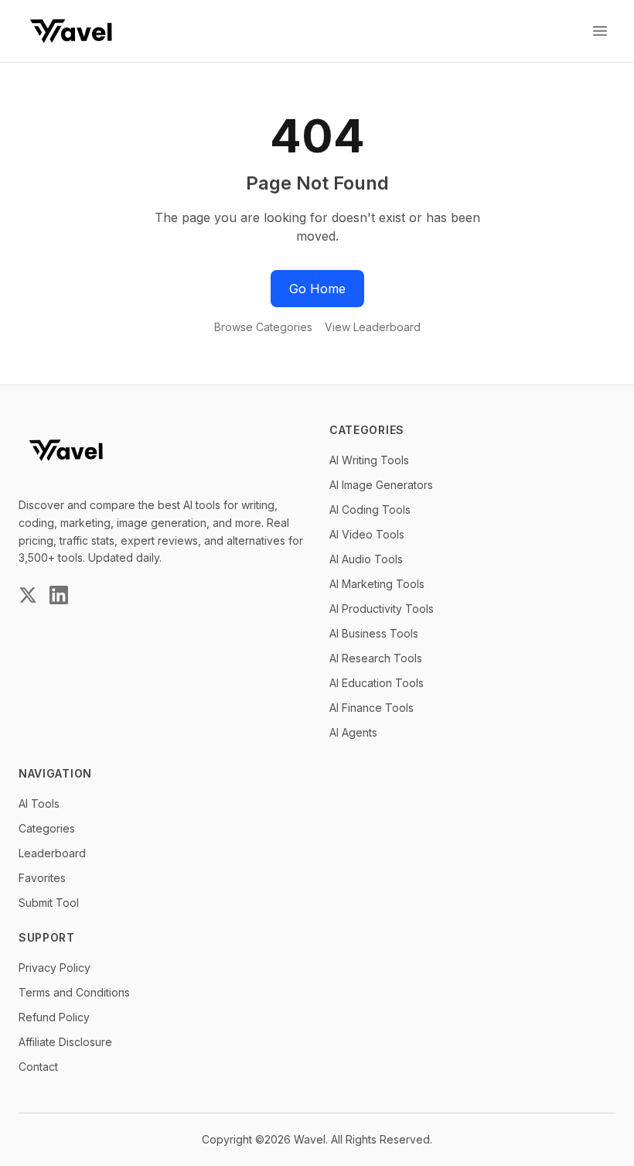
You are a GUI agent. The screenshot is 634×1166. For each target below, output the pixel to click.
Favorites (42, 877)
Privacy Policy (54, 967)
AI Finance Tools (371, 707)
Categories (47, 828)
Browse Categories (263, 326)
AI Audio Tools (366, 559)
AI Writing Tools (369, 460)
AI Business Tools (373, 633)
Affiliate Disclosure (65, 1041)
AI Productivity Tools (381, 608)
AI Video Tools (366, 534)
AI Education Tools (376, 682)
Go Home (317, 288)
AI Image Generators (381, 484)
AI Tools (39, 803)
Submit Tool (49, 902)
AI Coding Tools (370, 509)
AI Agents (353, 732)
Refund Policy (54, 1017)
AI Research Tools (375, 658)
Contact (38, 1066)
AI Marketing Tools (376, 583)
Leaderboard (52, 853)
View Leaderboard (373, 326)
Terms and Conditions (74, 992)
